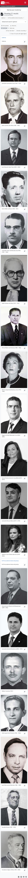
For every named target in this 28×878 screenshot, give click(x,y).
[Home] (6, 3)
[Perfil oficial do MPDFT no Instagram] (26, 877)
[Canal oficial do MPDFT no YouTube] (24, 877)
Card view (5, 28)
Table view (11, 28)
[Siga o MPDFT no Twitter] (21, 877)
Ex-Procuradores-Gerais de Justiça (10, 560)
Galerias (4, 37)
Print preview (6, 25)
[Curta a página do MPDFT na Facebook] (19, 877)
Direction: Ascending (21, 30)
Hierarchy (14, 25)
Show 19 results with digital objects (19, 33)
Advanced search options (9, 22)
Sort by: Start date (10, 30)
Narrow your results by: (14, 10)
